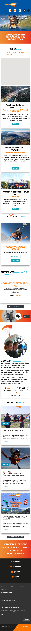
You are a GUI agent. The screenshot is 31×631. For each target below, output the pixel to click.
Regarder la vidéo (15, 28)
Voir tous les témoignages (15, 306)
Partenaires (22, 587)
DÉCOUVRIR (15, 124)
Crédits (27, 628)
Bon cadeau (4, 587)
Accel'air (4, 626)
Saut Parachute (13, 587)
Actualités (3, 589)
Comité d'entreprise (6, 592)
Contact (26, 316)
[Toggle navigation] (28, 2)
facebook (16, 561)
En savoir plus (15, 256)
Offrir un (22, 18)
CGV (27, 626)
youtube (17, 571)
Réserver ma (15, 22)
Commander (15, 260)
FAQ (20, 316)
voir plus (6, 441)
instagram (17, 566)
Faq (9, 589)
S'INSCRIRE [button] (26, 619)
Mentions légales (21, 628)
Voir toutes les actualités (15, 537)
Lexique (24, 626)
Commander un (7, 18)
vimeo (17, 576)
